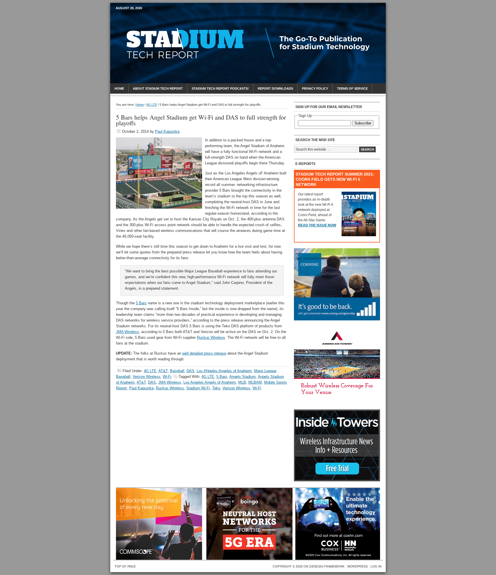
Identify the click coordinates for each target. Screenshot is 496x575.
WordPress (357, 566)
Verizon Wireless (146, 376)
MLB (242, 382)
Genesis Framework (326, 566)
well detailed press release (204, 353)
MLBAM (255, 382)
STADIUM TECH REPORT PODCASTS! (220, 88)
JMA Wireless (127, 332)
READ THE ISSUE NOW (317, 225)
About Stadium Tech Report (158, 88)
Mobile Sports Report (161, 19)
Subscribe (362, 123)
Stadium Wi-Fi (198, 388)
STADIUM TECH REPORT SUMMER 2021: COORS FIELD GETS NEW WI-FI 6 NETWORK (335, 179)
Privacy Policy (315, 88)
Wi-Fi (167, 376)
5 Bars (141, 303)
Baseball (177, 371)
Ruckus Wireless (211, 337)
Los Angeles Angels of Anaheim (209, 382)
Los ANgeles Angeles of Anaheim (224, 371)
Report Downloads (275, 88)
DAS (190, 371)
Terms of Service (352, 88)
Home (119, 88)
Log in (376, 566)
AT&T (163, 371)
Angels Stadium (242, 376)
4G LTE (150, 371)
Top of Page (125, 566)
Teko (216, 388)
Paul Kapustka (167, 131)
